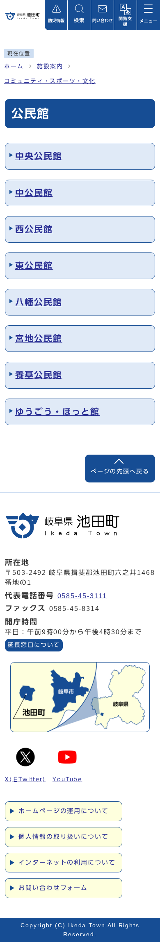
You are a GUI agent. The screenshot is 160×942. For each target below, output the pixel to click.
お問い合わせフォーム (53, 888)
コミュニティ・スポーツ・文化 (50, 81)
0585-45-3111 (82, 596)
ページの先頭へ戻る (120, 471)
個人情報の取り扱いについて (63, 837)
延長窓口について (34, 645)
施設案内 (50, 66)
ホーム (14, 66)
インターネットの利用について (67, 862)
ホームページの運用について (63, 811)
